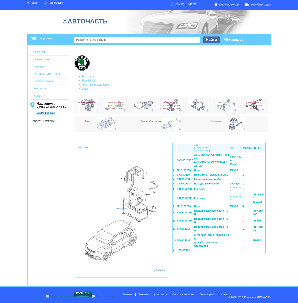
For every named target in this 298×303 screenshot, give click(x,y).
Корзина (46, 38)
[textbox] (137, 40)
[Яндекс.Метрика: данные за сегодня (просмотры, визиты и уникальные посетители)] (103, 296)
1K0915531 (183, 179)
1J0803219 (183, 174)
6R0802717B (184, 212)
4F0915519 (183, 250)
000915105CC (185, 160)
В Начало (88, 76)
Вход (34, 2)
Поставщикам (43, 81)
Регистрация (55, 2)
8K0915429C (184, 189)
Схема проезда (45, 112)
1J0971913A (184, 183)
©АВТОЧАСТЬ (85, 21)
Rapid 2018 (88, 80)
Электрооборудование (95, 84)
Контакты (40, 88)
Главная (39, 52)
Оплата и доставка (46, 73)
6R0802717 (183, 228)
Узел (85, 88)
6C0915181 (183, 240)
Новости (39, 95)
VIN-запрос (234, 39)
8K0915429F (184, 198)
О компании (41, 59)
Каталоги (39, 66)
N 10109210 (184, 170)
